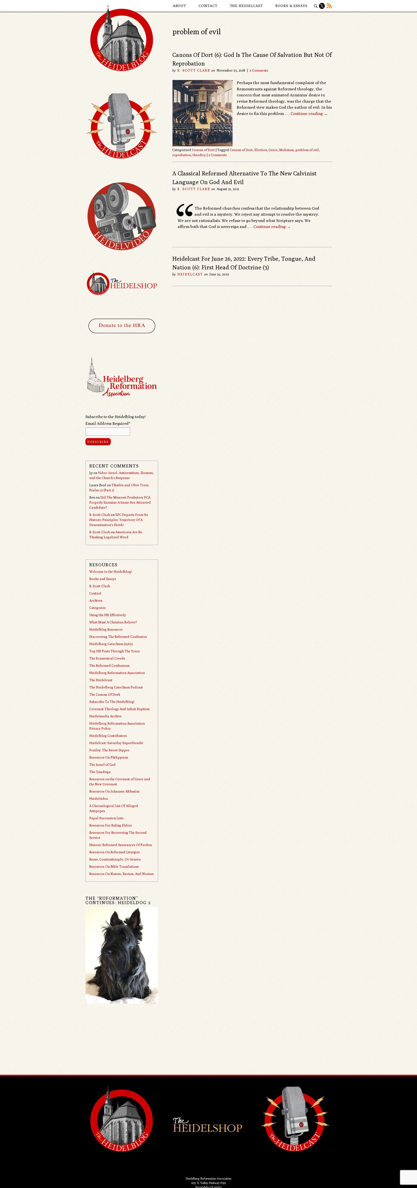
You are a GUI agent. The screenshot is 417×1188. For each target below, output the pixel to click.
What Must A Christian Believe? (113, 622)
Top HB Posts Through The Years (114, 651)
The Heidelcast (246, 6)
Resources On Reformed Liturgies (114, 852)
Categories (97, 608)
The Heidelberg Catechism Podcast (116, 687)
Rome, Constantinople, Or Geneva (115, 859)
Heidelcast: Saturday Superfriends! (116, 743)
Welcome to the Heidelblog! (110, 572)
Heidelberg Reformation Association (117, 673)
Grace (273, 150)
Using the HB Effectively (107, 615)
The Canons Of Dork (104, 694)
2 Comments (259, 70)
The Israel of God (102, 765)
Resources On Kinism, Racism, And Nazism (121, 874)
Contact (208, 6)
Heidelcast (190, 274)
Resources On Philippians (108, 757)
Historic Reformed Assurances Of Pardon (120, 845)
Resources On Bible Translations (114, 866)
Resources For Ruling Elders (110, 825)
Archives (95, 600)
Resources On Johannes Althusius (114, 791)
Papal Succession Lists (106, 818)
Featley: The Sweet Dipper (109, 750)
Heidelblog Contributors (108, 736)
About (179, 6)
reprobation (181, 155)
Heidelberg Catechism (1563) (111, 644)
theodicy (199, 155)
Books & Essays (291, 6)
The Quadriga (100, 772)
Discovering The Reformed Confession (118, 637)
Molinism (286, 150)
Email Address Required (107, 423)
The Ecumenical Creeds (107, 658)
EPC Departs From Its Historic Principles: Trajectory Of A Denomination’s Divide (118, 520)
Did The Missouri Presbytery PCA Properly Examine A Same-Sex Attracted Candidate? (120, 502)
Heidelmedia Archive (105, 716)
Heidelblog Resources (106, 629)
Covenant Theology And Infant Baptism (119, 709)
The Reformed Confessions (109, 665)
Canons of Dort (203, 150)
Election (260, 150)
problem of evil (307, 150)
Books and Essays (102, 579)
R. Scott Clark (193, 70)
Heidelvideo (98, 799)
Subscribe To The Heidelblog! (111, 702)
